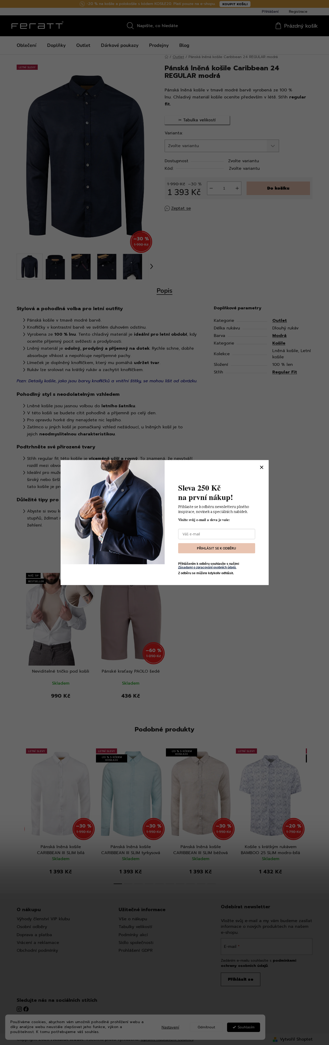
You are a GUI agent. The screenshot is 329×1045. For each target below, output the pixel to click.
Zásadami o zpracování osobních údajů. (207, 567)
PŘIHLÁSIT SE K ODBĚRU (216, 548)
